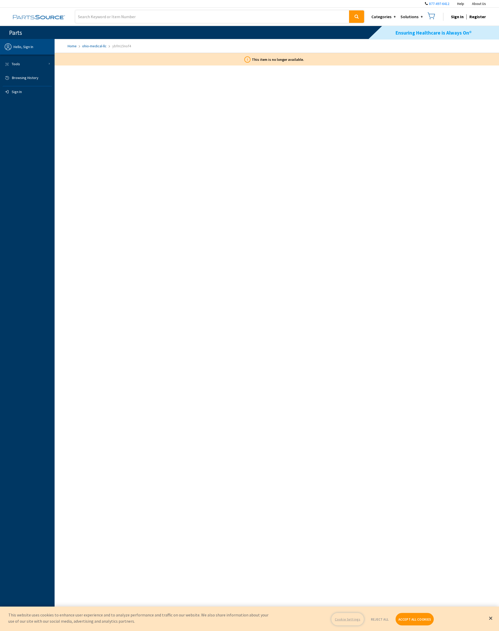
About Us (479, 3)
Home (72, 46)
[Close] (490, 618)
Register (477, 16)
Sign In (457, 16)
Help (460, 3)
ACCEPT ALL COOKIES (414, 619)
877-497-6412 (439, 3)
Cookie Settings (347, 619)
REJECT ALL (380, 619)
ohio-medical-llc (94, 46)
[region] (249, 619)
